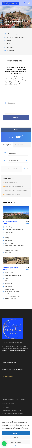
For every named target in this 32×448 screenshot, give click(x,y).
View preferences (16, 442)
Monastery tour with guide (10, 268)
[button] (29, 418)
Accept (16, 433)
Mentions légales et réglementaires (19, 445)
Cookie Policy (6, 445)
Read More (16, 117)
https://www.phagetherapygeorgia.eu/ (14, 350)
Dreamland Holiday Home (10, 223)
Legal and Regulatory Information (12, 369)
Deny (16, 437)
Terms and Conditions (9, 362)
